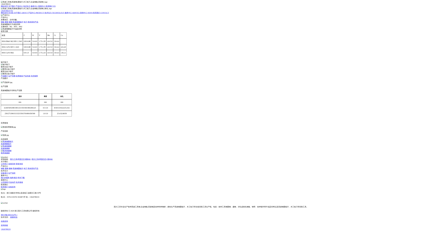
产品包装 (26, 76)
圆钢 (6, 22)
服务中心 (34, 6)
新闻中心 (41, 6)
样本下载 (21, 178)
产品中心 (19, 6)
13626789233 (6, 11)
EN (54, 6)
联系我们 (49, 6)
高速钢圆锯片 (18, 22)
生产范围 (11, 76)
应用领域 (19, 76)
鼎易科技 (13, 217)
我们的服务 (5, 178)
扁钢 (10, 22)
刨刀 (25, 22)
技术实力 (26, 6)
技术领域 (19, 182)
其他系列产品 (33, 22)
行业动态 (11, 182)
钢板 (2, 22)
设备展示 (4, 173)
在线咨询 (11, 187)
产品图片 (4, 76)
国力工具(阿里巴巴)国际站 (20, 159)
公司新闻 (4, 182)
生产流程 (11, 173)
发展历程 (11, 164)
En (12, 11)
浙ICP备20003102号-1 (9, 215)
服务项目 (13, 178)
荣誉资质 (19, 164)
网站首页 (4, 6)
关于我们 (11, 6)
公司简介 (4, 164)
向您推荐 (34, 76)
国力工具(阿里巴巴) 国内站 (42, 159)
